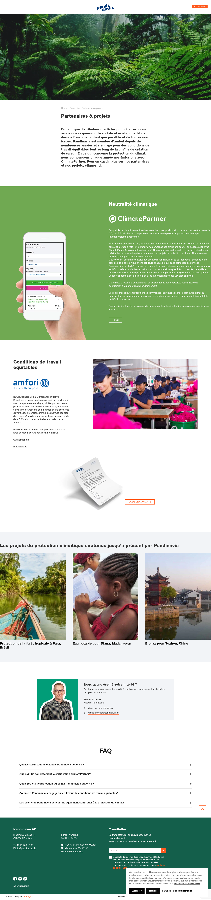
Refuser (153, 891)
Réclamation (20, 447)
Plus (116, 320)
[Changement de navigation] (5, 5)
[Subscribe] (163, 850)
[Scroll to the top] (202, 809)
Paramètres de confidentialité (177, 891)
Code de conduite (140, 502)
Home (64, 108)
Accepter (137, 891)
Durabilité (75, 108)
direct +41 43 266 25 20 (100, 708)
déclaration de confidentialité (187, 884)
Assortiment (200, 6)
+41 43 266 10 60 (24, 845)
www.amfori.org (21, 440)
